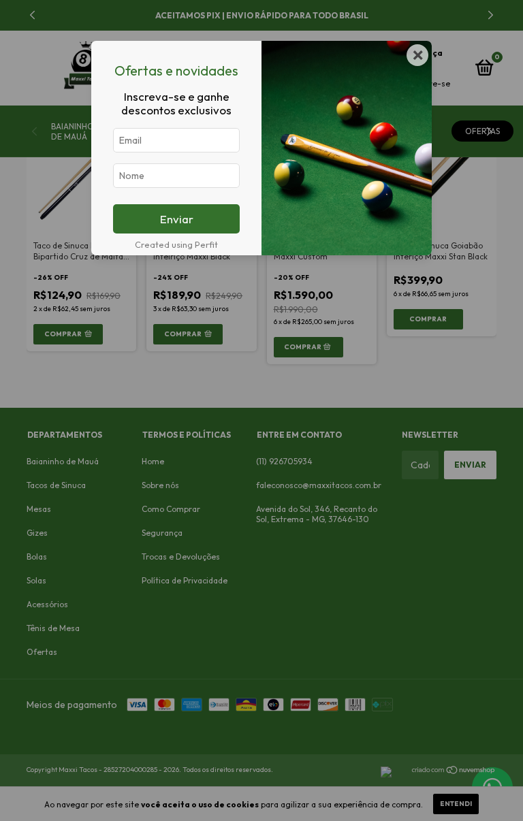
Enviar (176, 219)
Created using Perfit (176, 244)
